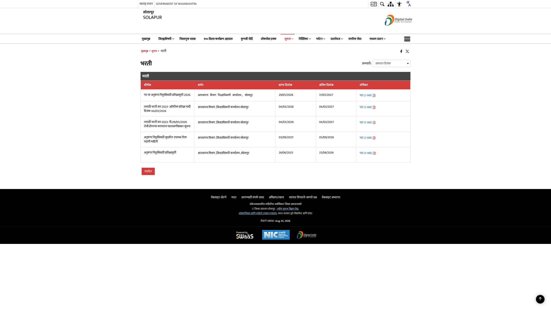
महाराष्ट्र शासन (146, 4)
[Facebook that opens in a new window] (401, 52)
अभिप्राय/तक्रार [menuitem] (276, 197)
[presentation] (391, 63)
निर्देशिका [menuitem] (303, 38)
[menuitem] (373, 4)
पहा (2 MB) (366, 95)
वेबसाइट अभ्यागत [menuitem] (331, 197)
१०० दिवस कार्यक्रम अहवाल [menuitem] (218, 38)
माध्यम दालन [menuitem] (376, 38)
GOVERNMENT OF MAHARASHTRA (176, 4)
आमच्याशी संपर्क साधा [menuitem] (252, 197)
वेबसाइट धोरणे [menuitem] (218, 197)
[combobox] (408, 3)
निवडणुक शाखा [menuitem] (188, 38)
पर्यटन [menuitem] (319, 38)
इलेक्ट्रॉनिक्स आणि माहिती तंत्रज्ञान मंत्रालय (258, 213)
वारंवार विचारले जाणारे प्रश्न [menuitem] (303, 197)
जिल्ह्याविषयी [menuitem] (164, 38)
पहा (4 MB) (366, 152)
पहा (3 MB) (366, 107)
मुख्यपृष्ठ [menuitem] (146, 38)
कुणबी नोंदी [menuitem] (247, 38)
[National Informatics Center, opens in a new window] (276, 235)
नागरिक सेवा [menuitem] (354, 38)
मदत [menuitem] (233, 197)
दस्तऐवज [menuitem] (335, 38)
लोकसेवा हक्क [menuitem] (268, 38)
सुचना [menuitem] (288, 38)
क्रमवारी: (366, 63)
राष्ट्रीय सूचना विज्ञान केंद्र (287, 209)
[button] (408, 38)
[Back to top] (540, 299)
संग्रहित (148, 171)
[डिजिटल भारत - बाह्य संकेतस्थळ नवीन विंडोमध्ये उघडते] (393, 29)
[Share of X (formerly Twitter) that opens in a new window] (407, 52)
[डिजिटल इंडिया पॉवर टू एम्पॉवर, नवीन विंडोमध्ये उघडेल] (307, 235)
